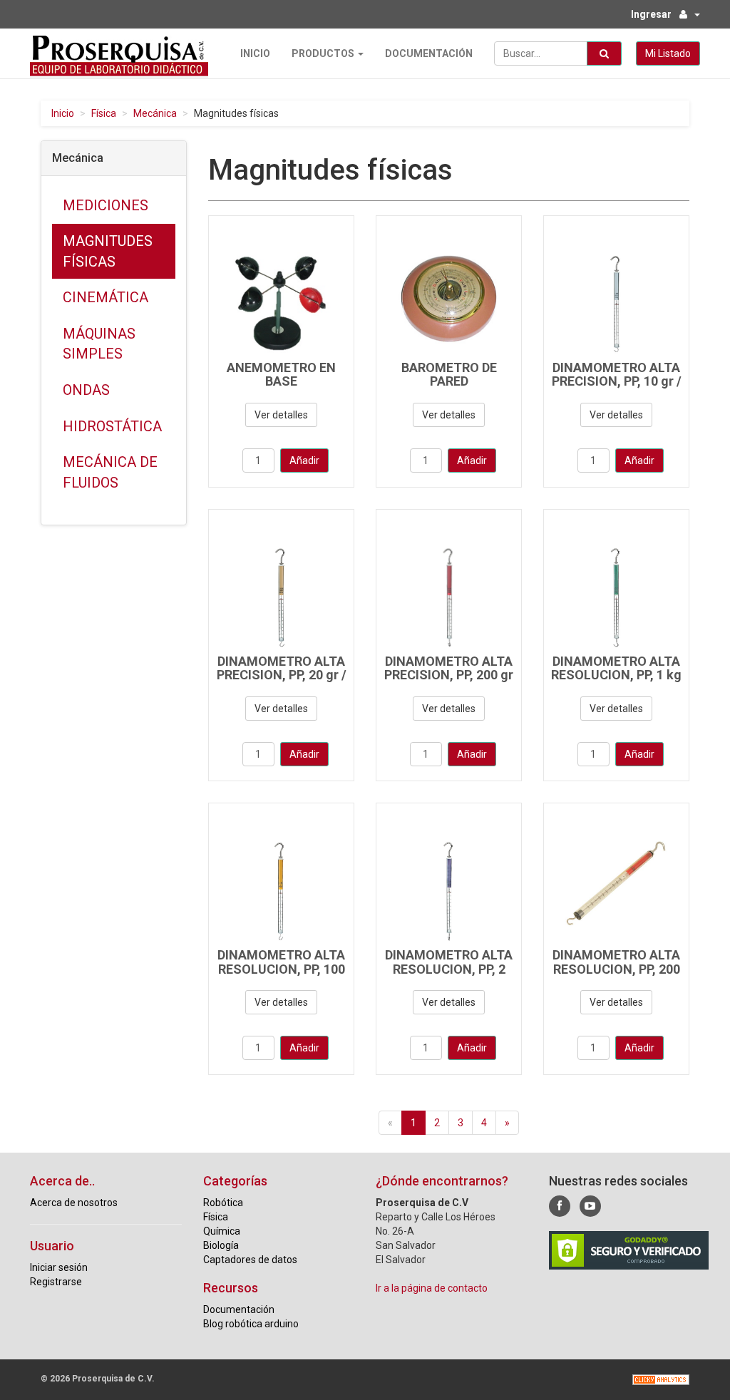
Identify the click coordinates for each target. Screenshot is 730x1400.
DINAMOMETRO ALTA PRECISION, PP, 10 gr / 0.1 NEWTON (617, 381)
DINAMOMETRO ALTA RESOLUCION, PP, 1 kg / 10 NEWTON (616, 675)
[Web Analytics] (660, 1380)
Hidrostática (112, 426)
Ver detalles (281, 415)
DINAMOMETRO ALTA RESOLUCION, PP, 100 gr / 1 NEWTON (281, 969)
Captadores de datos (250, 1259)
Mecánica (155, 113)
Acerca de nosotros (74, 1202)
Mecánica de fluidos (110, 472)
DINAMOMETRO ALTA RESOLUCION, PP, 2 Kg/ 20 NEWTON (449, 969)
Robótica (223, 1202)
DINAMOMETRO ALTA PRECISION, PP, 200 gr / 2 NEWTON (448, 675)
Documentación (429, 53)
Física (103, 113)
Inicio (255, 53)
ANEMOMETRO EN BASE (281, 374)
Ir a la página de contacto (432, 1288)
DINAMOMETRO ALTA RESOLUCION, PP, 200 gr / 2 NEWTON (616, 969)
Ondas (86, 389)
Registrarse (56, 1281)
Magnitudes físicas (108, 251)
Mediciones (105, 205)
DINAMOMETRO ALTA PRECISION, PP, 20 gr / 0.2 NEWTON (281, 675)
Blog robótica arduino (251, 1323)
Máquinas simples (99, 344)
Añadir (304, 460)
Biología (221, 1245)
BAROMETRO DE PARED (449, 374)
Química (221, 1231)
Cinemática (105, 297)
